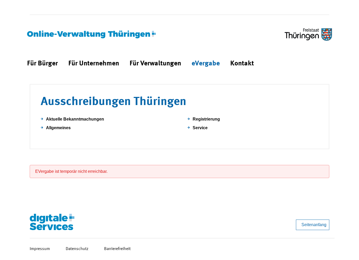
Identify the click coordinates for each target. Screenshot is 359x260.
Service (200, 128)
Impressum (40, 249)
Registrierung (206, 119)
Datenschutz (77, 249)
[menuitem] (42, 64)
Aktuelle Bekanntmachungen (75, 119)
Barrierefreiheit (117, 249)
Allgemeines (58, 128)
